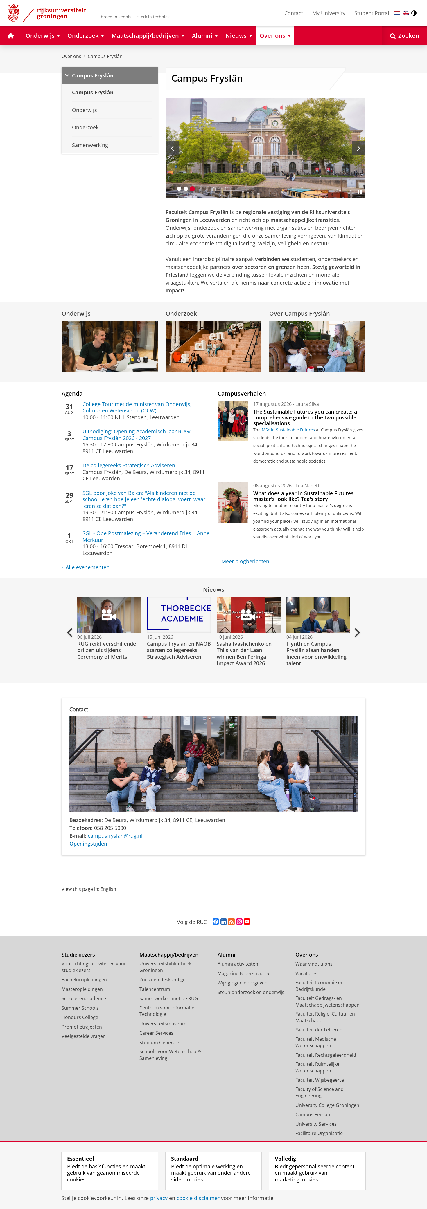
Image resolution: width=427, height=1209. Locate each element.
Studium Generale (159, 1042)
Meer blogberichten (245, 561)
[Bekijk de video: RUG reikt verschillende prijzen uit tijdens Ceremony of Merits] (108, 615)
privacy (159, 1198)
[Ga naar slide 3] (192, 188)
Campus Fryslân (105, 56)
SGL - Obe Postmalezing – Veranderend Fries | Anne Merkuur (145, 536)
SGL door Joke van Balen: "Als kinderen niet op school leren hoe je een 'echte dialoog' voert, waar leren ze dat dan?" (143, 499)
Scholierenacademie (84, 998)
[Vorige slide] (172, 148)
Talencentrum (154, 989)
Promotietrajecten (82, 1027)
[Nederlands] (397, 13)
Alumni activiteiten (238, 964)
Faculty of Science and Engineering (319, 1092)
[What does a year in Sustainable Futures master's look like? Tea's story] (233, 502)
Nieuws (213, 589)
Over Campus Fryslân (299, 313)
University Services (316, 1124)
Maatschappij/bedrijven (168, 954)
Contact (293, 13)
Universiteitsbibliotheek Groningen (165, 966)
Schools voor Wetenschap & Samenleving (170, 1054)
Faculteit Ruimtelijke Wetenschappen (317, 1067)
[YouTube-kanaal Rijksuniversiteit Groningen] (247, 921)
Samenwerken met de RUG (168, 998)
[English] (406, 13)
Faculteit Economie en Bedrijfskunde (319, 985)
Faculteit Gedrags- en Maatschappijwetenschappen (327, 1001)
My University (328, 13)
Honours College (80, 1017)
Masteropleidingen (82, 989)
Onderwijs (76, 313)
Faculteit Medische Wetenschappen (315, 1042)
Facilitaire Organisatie (319, 1133)
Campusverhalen (242, 393)
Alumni (226, 954)
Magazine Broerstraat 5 (243, 973)
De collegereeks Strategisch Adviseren (128, 465)
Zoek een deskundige (162, 979)
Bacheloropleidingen (84, 979)
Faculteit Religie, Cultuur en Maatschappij (325, 1017)
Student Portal (371, 13)
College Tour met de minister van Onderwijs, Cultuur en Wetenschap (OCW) (137, 407)
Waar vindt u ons (314, 964)
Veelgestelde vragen (84, 1036)
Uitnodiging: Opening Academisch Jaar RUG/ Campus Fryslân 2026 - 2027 (136, 434)
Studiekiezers (78, 954)
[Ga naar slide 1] (179, 188)
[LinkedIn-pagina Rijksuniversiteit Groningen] (223, 921)
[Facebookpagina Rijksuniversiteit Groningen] (216, 921)
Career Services (156, 1033)
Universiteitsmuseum (162, 1023)
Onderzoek (181, 313)
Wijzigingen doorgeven (243, 983)
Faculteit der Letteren (318, 1030)
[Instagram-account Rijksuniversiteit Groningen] (239, 921)
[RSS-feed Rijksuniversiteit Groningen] (231, 921)
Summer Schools (80, 1008)
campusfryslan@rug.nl (115, 835)
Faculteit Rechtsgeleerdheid (325, 1055)
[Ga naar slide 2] (185, 188)
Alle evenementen (88, 567)
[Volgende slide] (358, 148)
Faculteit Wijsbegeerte (319, 1080)
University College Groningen (327, 1105)
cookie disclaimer (198, 1198)
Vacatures (306, 973)
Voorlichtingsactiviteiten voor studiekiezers (94, 966)
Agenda (72, 393)
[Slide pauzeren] (359, 192)
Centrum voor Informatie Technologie (166, 1011)
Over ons (71, 56)
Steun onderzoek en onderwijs (251, 992)
